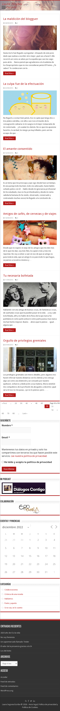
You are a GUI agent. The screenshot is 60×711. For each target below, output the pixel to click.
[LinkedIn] (34, 701)
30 (21, 403)
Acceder (4, 677)
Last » (25, 413)
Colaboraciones (11, 590)
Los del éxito (6, 651)
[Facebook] (28, 701)
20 (16, 403)
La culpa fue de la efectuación (23, 84)
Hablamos (9, 599)
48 (36, 403)
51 (52, 406)
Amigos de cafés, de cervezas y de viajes (29, 213)
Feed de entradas (8, 682)
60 (3, 413)
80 (14, 413)
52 (52, 410)
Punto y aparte (11, 603)
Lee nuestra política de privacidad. (29, 456)
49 (42, 403)
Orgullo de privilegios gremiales (24, 340)
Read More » (9, 73)
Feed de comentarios (9, 686)
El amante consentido (17, 148)
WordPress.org (7, 691)
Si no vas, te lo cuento (13, 608)
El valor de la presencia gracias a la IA (16, 646)
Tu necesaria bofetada (18, 275)
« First (4, 403)
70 (8, 413)
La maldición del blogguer (20, 19)
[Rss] (26, 701)
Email (6, 437)
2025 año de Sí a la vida (10, 633)
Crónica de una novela (14, 594)
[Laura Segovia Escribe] (30, 5)
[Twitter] (31, 701)
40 (26, 403)
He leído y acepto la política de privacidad (28, 462)
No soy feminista (8, 637)
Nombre (7, 425)
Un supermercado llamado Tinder (15, 642)
